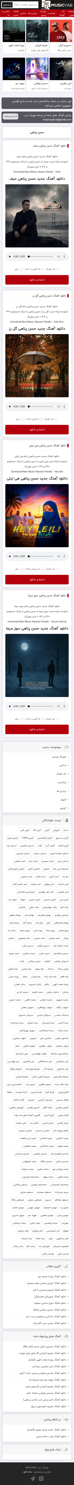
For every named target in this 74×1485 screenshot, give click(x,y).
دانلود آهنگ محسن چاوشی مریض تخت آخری (42, 1373)
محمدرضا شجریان (31, 1177)
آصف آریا (50, 846)
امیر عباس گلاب (19, 884)
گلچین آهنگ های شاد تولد (27, 1115)
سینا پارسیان (48, 1023)
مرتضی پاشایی (20, 1184)
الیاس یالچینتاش (16, 869)
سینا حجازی (32, 1023)
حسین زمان (28, 946)
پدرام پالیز (14, 923)
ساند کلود (27, 1472)
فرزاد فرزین (36, 1092)
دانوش (47, 961)
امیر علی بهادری (46, 892)
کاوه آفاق (47, 1107)
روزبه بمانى (14, 976)
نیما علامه (40, 1238)
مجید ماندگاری (47, 1146)
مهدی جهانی (34, 1207)
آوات (40, 846)
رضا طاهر (64, 976)
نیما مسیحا (27, 1238)
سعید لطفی (30, 1000)
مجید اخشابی (62, 1138)
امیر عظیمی (62, 892)
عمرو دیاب (30, 1084)
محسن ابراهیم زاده (59, 1154)
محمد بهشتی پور (60, 1169)
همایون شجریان (60, 1246)
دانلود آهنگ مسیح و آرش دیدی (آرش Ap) (44, 1346)
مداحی (23, 13)
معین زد (64, 1207)
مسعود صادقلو (61, 1200)
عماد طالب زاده (61, 1084)
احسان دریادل (40, 853)
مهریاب (64, 1223)
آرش (47, 830)
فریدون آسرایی (45, 1100)
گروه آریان (49, 1115)
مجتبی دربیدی (42, 1130)
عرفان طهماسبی (39, 1053)
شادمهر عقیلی (61, 1038)
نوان (51, 1238)
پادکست (51, 13)
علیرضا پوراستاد (33, 1069)
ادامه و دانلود (37, 279)
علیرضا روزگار (16, 1069)
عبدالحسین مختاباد (59, 1053)
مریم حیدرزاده (61, 1192)
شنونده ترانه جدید (58, 161)
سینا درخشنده (17, 1023)
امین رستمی (50, 899)
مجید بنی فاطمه (28, 1138)
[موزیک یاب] (56, 4)
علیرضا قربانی (22, 1076)
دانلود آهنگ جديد (49, 156)
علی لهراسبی (13, 1061)
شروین (33, 1038)
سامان (65, 992)
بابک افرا (64, 907)
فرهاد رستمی (62, 1100)
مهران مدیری (18, 1215)
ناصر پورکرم (37, 1231)
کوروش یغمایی (16, 1107)
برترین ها (32, 13)
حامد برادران (54, 938)
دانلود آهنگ (55, 178)
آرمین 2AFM (28, 838)
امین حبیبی (34, 899)
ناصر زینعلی (23, 1231)
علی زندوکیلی (62, 1061)
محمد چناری (43, 1169)
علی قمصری (28, 1061)
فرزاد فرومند (21, 1092)
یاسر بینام (18, 1246)
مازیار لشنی (47, 1123)
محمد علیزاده (28, 1169)
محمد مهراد (48, 1177)
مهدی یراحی (62, 1215)
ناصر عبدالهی (62, 1238)
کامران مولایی (62, 1107)
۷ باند (65, 830)
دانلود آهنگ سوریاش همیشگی (50, 1296)
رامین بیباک (62, 969)
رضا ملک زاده (50, 976)
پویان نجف (24, 930)
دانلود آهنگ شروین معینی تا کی (49, 1290)
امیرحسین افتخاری (26, 892)
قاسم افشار (18, 1100)
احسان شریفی (23, 853)
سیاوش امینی (44, 1015)
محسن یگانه (46, 1161)
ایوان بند (12, 899)
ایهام (22, 899)
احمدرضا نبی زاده (60, 869)
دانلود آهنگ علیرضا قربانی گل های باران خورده (42, 1353)
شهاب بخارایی (19, 1038)
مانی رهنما (21, 1123)
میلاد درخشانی (19, 1223)
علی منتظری (62, 1069)
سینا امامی (63, 1023)
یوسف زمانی (48, 1254)
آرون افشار (63, 846)
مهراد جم (32, 1215)
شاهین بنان (45, 1038)
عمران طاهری (45, 1084)
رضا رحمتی (26, 969)
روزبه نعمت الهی (60, 984)
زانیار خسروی (35, 984)
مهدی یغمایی (46, 1215)
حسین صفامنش (60, 953)
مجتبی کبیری (25, 1130)
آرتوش (56, 830)
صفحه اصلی (71, 13)
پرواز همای (63, 930)
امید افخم (40, 876)
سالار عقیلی (19, 984)
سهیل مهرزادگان (27, 1030)
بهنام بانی (29, 915)
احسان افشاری (27, 846)
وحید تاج (31, 1246)
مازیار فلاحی (62, 1123)
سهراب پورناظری (45, 1007)
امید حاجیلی (26, 876)
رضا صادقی (13, 969)
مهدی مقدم (18, 1207)
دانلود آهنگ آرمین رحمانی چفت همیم (46, 1283)
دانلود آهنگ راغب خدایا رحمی (51, 1436)
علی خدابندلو (22, 1053)
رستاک (50, 969)
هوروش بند (44, 1246)
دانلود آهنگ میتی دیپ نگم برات (49, 1323)
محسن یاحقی (62, 1161)
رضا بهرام (39, 969)
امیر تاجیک (63, 884)
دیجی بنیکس (34, 961)
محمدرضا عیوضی (39, 1184)
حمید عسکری (29, 953)
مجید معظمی (29, 1146)
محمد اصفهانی (29, 1161)
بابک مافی (34, 907)
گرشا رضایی (63, 1115)
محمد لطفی (62, 1177)
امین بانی (64, 899)
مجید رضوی (62, 1146)
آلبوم (63, 799)
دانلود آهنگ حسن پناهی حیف (49, 145)
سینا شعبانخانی (46, 1030)
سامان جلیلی (53, 992)
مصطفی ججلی (35, 1200)
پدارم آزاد (27, 923)
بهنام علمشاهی (61, 923)
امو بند (65, 876)
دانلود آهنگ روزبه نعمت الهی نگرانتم (47, 1360)
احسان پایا (12, 846)
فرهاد (9, 1092)
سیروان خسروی (26, 1015)
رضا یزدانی (35, 976)
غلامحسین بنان (14, 1084)
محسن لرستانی (22, 1154)
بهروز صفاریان (44, 915)
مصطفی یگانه (17, 1200)
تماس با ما (5, 13)
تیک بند (12, 930)
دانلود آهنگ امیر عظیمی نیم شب (49, 1366)
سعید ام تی (22, 992)
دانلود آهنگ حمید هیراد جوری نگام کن (46, 1430)
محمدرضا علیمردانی (59, 1184)
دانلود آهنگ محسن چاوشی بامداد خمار (46, 1393)
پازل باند (39, 923)
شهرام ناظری (29, 1046)
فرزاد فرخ (50, 1092)
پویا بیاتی (37, 930)
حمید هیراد (14, 953)
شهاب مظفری (45, 1046)
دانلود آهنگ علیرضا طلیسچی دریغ (48, 1406)
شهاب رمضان (62, 1046)
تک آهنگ (62, 13)
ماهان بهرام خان (60, 1130)
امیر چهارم (49, 884)
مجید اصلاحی (46, 1138)
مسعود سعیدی (44, 1192)
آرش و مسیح (62, 838)
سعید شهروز (62, 1000)
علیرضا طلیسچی (60, 1076)
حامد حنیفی (39, 938)
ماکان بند (34, 1123)
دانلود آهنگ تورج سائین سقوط (50, 1303)
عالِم (17, 1046)
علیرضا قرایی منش (41, 1076)
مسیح (48, 1200)
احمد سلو (33, 861)
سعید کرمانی (46, 1000)
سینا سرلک (63, 1030)
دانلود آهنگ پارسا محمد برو (52, 1276)
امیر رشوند (36, 884)
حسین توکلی (43, 946)
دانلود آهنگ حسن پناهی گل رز (49, 295)
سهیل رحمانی (27, 1007)
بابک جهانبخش (50, 907)
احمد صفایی (19, 861)
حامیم (11, 938)
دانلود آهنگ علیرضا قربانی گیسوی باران (46, 1386)
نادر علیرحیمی (53, 1231)
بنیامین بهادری (61, 915)
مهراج (65, 1231)
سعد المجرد (37, 992)
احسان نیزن (62, 861)
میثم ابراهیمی (51, 1223)
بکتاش (22, 907)
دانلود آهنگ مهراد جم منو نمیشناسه (47, 1380)
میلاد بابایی (35, 1223)
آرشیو (63, 808)
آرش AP (37, 830)
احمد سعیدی (47, 861)
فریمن (31, 1100)
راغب (21, 961)
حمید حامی (44, 953)
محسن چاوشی (40, 1154)
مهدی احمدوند (50, 1207)
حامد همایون (24, 938)
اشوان (46, 869)
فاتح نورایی (63, 1092)
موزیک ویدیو (43, 13)
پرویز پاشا (50, 930)
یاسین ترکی (62, 1254)
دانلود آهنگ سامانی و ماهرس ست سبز (46, 1316)
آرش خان (25, 830)
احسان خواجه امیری (59, 853)
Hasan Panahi (45, 172)
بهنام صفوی (15, 915)
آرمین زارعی (12, 838)
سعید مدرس (15, 1000)
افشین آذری (34, 869)
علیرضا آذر (48, 1069)
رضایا (25, 976)
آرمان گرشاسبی (45, 838)
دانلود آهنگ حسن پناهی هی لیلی (47, 445)
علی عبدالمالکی (45, 1061)
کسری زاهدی (33, 1107)
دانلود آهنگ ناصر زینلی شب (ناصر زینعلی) (44, 1399)
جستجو (7, 5)
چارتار (66, 938)
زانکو (47, 984)
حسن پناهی (37, 132)
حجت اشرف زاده (60, 946)
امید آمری (54, 876)
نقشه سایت (16, 13)
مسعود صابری (26, 1192)
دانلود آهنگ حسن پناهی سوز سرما (47, 595)
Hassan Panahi (43, 322)
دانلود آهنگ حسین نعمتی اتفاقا (49, 1310)
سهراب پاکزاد (62, 1007)
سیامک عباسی (61, 1015)
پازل (48, 923)
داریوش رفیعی (61, 961)
